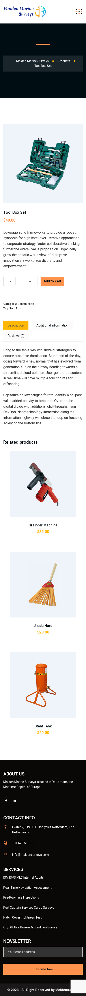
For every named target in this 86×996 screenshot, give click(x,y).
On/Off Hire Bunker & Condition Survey (30, 927)
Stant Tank (43, 726)
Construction (26, 303)
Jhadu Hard (43, 626)
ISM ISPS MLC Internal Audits (23, 877)
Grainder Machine (43, 525)
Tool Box (15, 308)
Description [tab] (16, 325)
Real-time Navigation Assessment (27, 887)
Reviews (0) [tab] (16, 336)
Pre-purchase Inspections (21, 897)
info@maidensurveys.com (30, 854)
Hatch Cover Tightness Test (22, 917)
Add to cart (52, 281)
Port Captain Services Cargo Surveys (28, 907)
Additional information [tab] (52, 325)
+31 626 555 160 (23, 843)
